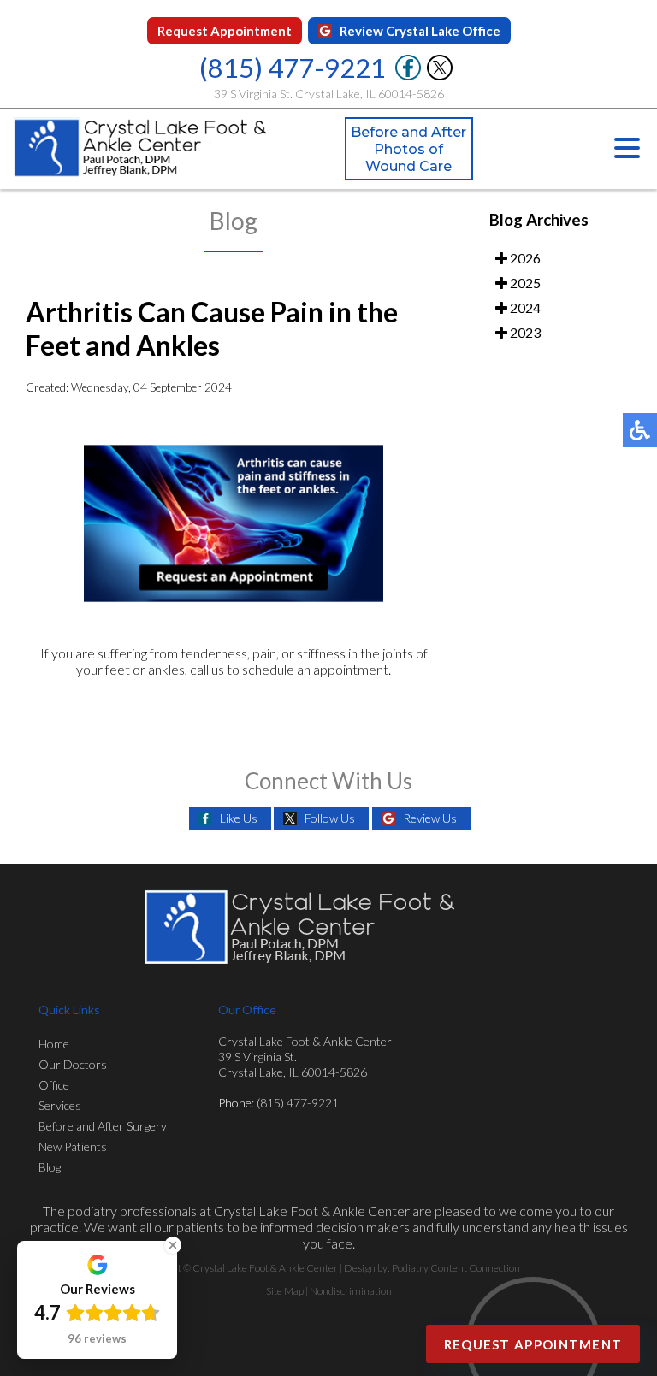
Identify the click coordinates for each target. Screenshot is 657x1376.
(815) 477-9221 (292, 67)
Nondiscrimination (351, 1290)
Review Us (430, 818)
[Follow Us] (439, 76)
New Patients (72, 1146)
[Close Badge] (172, 1245)
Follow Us (330, 818)
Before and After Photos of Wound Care (408, 149)
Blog (49, 1167)
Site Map (285, 1290)
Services (59, 1105)
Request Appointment (224, 30)
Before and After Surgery (102, 1126)
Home (53, 1043)
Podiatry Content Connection (456, 1267)
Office (53, 1085)
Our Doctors (72, 1064)
